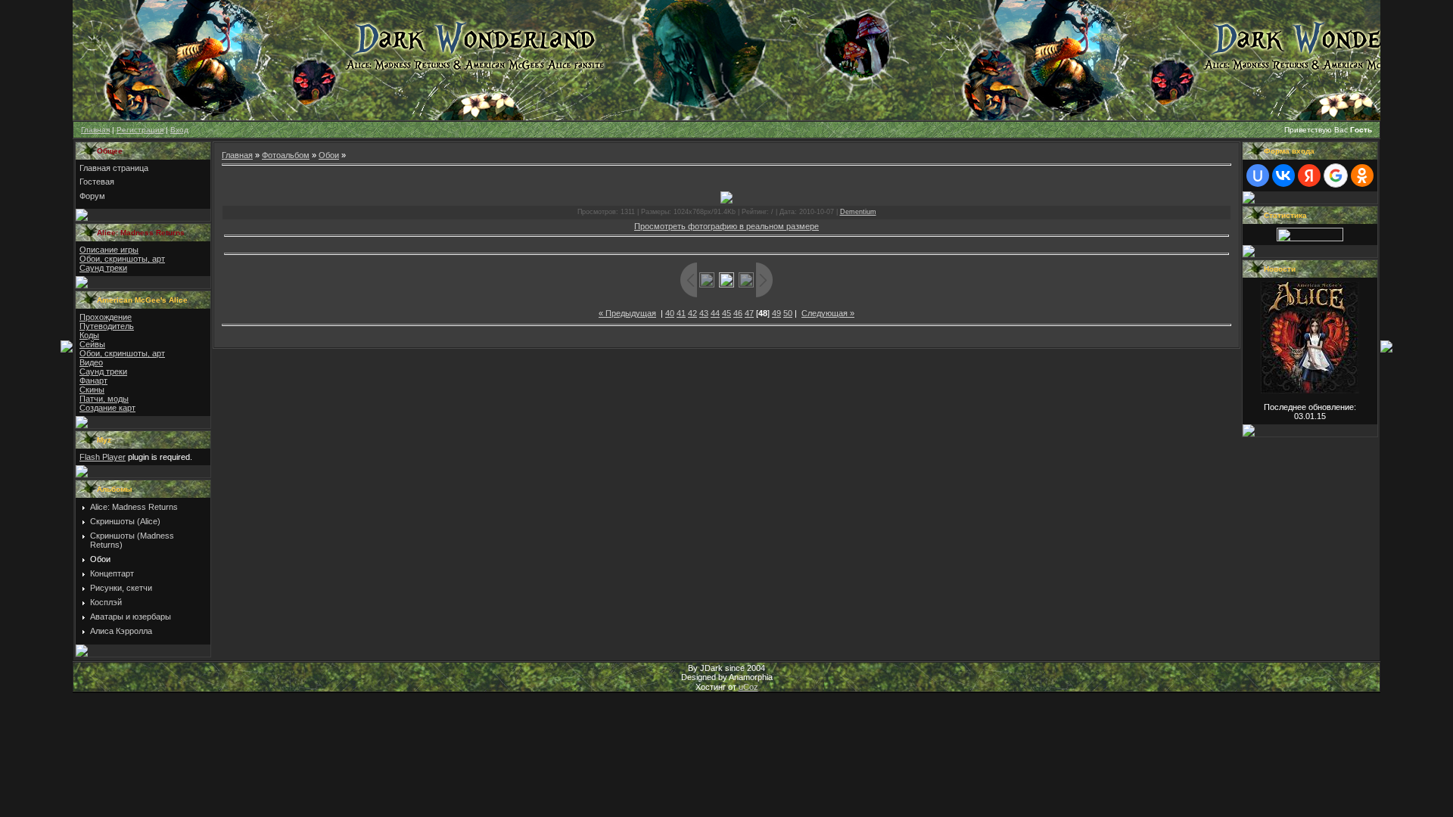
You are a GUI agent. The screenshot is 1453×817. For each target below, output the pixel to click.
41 (681, 313)
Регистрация (140, 130)
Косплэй (106, 602)
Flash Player (102, 456)
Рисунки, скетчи (121, 587)
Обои (100, 559)
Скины (91, 389)
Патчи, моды (104, 398)
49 (776, 313)
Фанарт (93, 380)
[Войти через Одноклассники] (1362, 175)
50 (787, 313)
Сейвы (92, 344)
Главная (95, 130)
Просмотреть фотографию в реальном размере (726, 226)
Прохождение (105, 317)
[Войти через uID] (1257, 175)
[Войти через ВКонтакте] (1283, 175)
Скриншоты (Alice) (125, 521)
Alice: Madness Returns (134, 506)
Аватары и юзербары (130, 616)
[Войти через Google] (1336, 175)
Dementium (858, 212)
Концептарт (112, 573)
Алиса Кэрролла (121, 630)
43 (703, 313)
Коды (89, 335)
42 (692, 313)
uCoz (748, 686)
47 (749, 313)
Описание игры (108, 249)
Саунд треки (103, 267)
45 (726, 313)
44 (715, 313)
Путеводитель (106, 326)
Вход (179, 130)
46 (737, 313)
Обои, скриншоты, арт (122, 258)
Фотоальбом (286, 155)
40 (669, 313)
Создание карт (107, 407)
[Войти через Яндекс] (1309, 175)
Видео (91, 362)
